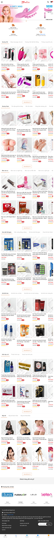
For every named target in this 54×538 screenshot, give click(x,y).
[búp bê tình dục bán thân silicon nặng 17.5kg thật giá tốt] (40, 427)
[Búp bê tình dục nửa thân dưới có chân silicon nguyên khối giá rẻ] (40, 118)
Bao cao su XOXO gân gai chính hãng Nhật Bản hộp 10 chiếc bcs (24, 218)
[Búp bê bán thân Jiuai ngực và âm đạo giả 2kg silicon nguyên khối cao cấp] (8, 145)
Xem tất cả (26, 102)
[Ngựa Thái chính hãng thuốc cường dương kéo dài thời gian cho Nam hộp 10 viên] (40, 269)
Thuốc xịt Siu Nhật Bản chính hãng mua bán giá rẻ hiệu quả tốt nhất (24, 255)
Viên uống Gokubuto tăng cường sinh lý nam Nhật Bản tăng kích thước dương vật (8, 280)
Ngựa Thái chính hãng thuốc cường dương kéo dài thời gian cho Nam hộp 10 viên (40, 279)
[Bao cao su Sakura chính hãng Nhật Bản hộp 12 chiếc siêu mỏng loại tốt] (40, 182)
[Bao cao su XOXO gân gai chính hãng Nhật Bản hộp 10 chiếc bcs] (24, 207)
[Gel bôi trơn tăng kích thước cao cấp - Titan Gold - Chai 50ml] (40, 330)
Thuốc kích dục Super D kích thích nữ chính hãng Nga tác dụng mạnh (39, 376)
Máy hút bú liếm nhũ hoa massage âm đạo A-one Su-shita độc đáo (8, 66)
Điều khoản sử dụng (6, 525)
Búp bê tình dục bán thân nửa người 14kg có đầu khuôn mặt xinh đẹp (24, 464)
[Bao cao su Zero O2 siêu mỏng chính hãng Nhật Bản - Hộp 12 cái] (40, 207)
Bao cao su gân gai (44, 170)
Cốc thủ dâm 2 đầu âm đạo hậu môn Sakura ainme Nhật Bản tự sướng (24, 157)
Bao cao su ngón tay (16, 170)
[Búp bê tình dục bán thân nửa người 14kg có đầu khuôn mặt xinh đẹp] (24, 454)
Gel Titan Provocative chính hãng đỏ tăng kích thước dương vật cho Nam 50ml (39, 315)
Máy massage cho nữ (16, 42)
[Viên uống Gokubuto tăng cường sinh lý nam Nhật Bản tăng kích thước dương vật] (8, 269)
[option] (27, 13)
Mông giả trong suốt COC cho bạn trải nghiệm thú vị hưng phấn (8, 130)
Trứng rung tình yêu (46, 42)
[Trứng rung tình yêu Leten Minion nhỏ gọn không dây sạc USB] (40, 80)
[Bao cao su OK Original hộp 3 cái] (8, 207)
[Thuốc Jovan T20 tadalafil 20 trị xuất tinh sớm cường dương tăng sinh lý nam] (24, 269)
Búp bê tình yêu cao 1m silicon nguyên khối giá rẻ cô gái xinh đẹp (40, 464)
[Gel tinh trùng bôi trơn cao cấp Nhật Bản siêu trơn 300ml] (8, 305)
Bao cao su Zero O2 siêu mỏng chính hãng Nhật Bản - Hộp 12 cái (40, 218)
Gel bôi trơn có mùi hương (31, 293)
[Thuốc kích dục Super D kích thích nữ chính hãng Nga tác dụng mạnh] (40, 366)
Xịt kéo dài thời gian (34, 232)
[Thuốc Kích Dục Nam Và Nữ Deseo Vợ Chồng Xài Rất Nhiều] (24, 391)
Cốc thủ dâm (29, 106)
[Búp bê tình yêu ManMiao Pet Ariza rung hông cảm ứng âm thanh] (40, 145)
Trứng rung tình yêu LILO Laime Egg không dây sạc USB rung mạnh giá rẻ (23, 66)
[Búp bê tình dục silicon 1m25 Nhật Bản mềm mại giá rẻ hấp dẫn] (8, 454)
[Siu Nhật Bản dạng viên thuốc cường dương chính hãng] (8, 244)
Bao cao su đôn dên (30, 170)
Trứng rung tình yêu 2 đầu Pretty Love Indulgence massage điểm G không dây (24, 92)
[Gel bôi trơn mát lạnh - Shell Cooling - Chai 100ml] (8, 330)
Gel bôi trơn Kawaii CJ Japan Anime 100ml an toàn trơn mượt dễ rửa (24, 316)
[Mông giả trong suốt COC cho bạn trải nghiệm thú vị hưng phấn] (8, 118)
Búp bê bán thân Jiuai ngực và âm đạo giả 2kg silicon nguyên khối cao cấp (8, 157)
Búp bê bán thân (13, 415)
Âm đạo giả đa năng (17, 106)
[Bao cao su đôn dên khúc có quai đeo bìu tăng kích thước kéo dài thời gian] (8, 182)
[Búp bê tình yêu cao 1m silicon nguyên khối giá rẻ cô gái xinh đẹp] (40, 454)
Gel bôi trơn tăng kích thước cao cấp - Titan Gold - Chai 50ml (39, 342)
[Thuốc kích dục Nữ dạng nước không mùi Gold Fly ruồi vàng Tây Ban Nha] (24, 366)
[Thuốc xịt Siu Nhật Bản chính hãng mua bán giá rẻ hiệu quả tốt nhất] (24, 244)
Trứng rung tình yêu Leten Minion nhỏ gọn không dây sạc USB (40, 93)
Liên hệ (3, 529)
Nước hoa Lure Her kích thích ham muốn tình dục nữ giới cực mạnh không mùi (40, 402)
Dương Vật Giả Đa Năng (32, 42)
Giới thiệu (4, 523)
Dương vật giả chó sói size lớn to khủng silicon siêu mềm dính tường (8, 93)
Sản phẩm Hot (23, 525)
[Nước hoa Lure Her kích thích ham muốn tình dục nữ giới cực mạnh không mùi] (40, 391)
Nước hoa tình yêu (27, 354)
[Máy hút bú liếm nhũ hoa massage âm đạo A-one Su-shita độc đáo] (8, 54)
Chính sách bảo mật (6, 527)
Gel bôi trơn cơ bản (16, 293)
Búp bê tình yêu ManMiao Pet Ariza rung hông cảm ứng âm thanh (40, 158)
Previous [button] (2, 13)
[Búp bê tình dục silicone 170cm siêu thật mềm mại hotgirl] (8, 427)
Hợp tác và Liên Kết (24, 523)
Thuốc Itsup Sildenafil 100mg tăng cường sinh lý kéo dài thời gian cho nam (40, 254)
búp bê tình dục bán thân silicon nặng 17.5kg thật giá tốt (39, 439)
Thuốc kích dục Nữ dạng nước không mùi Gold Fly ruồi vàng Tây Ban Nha (24, 376)
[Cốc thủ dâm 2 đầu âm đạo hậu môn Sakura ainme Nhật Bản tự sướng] (24, 145)
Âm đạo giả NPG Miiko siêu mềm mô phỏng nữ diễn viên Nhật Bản (24, 131)
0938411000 (42, 34)
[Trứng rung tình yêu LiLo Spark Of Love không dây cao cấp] (40, 54)
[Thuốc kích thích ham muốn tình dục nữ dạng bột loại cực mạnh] (8, 391)
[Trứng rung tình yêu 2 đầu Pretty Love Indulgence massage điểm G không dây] (24, 80)
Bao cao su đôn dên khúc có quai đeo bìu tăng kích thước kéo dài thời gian (8, 193)
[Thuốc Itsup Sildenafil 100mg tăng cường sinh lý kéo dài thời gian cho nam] (40, 244)
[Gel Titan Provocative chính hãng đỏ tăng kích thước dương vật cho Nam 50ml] (40, 305)
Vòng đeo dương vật (41, 106)
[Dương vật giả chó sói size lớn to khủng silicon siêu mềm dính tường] (8, 80)
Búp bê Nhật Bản (25, 415)
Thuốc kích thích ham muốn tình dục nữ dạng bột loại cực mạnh (8, 402)
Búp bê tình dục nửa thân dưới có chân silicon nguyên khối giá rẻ (40, 130)
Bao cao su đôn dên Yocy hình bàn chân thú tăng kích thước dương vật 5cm (24, 194)
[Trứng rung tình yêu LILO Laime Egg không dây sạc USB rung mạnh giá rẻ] (24, 54)
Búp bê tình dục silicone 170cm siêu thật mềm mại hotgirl (7, 439)
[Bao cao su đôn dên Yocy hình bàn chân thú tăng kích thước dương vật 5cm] (24, 182)
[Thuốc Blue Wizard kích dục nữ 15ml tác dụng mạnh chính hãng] (8, 366)
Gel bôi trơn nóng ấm (47, 293)
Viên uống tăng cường (20, 232)
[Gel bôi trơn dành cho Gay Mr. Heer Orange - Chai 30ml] (24, 330)
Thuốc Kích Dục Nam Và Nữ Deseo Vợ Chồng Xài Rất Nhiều (23, 403)
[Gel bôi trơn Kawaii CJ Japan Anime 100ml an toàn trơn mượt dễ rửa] (24, 305)
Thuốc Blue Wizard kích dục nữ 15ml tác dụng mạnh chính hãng (8, 376)
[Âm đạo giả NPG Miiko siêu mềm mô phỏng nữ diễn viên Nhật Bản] (24, 118)
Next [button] (51, 13)
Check (49, 524)
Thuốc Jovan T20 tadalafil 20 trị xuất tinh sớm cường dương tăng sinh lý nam (24, 279)
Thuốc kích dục (15, 354)
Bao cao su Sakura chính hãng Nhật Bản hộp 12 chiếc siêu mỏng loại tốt (40, 193)
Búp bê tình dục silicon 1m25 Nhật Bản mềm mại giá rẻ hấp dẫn (8, 464)
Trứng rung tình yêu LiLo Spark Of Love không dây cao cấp (40, 66)
